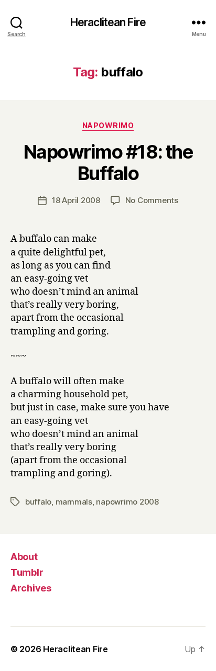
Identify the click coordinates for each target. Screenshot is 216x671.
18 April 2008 (76, 200)
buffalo (38, 502)
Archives (30, 588)
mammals (74, 502)
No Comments (151, 200)
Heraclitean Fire (108, 22)
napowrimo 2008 (127, 502)
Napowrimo (108, 125)
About (24, 556)
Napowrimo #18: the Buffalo (108, 162)
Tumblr (26, 572)
